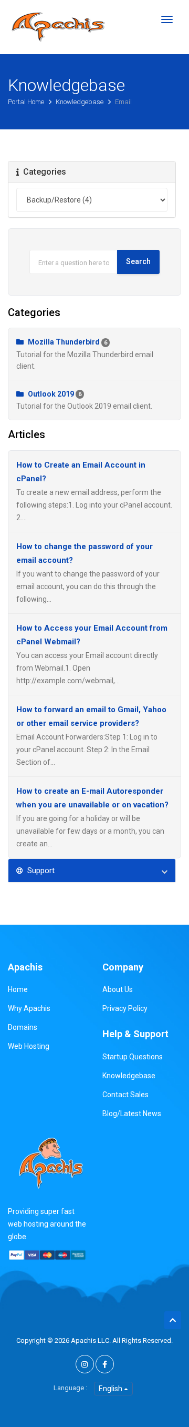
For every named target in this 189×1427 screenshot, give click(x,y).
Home (18, 989)
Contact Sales (125, 1094)
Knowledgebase (80, 102)
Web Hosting (28, 1046)
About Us (117, 989)
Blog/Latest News (131, 1113)
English (111, 1388)
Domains (22, 1027)
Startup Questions (132, 1056)
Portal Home (27, 102)
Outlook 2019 (84, 400)
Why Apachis (29, 1008)
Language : (70, 1388)
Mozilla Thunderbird (84, 354)
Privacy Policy (125, 1008)
